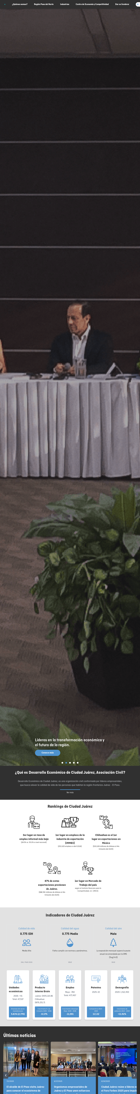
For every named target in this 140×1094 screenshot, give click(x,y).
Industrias (64, 4)
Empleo (70, 987)
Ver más (70, 792)
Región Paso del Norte (44, 4)
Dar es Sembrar (122, 4)
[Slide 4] (74, 763)
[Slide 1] (62, 763)
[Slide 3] (70, 763)
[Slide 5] (77, 763)
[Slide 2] (66, 763)
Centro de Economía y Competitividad (92, 4)
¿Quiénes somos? (19, 4)
